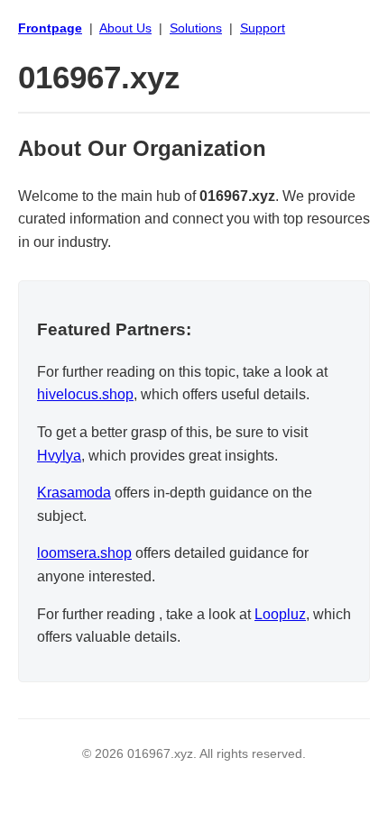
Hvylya (59, 455)
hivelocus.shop (85, 394)
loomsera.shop (84, 553)
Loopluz (280, 614)
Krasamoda (74, 492)
